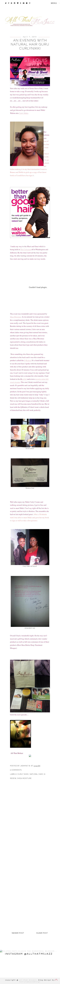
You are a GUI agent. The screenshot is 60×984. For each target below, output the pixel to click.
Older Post (42, 933)
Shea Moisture (24, 778)
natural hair (36, 774)
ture (19, 317)
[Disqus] (30, 822)
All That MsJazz (28, 980)
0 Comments (16, 770)
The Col (23, 249)
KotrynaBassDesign (30, 982)
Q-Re (26, 360)
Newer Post (18, 933)
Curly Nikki (23, 113)
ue (21, 379)
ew (30, 360)
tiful (25, 379)
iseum (29, 249)
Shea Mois (14, 317)
